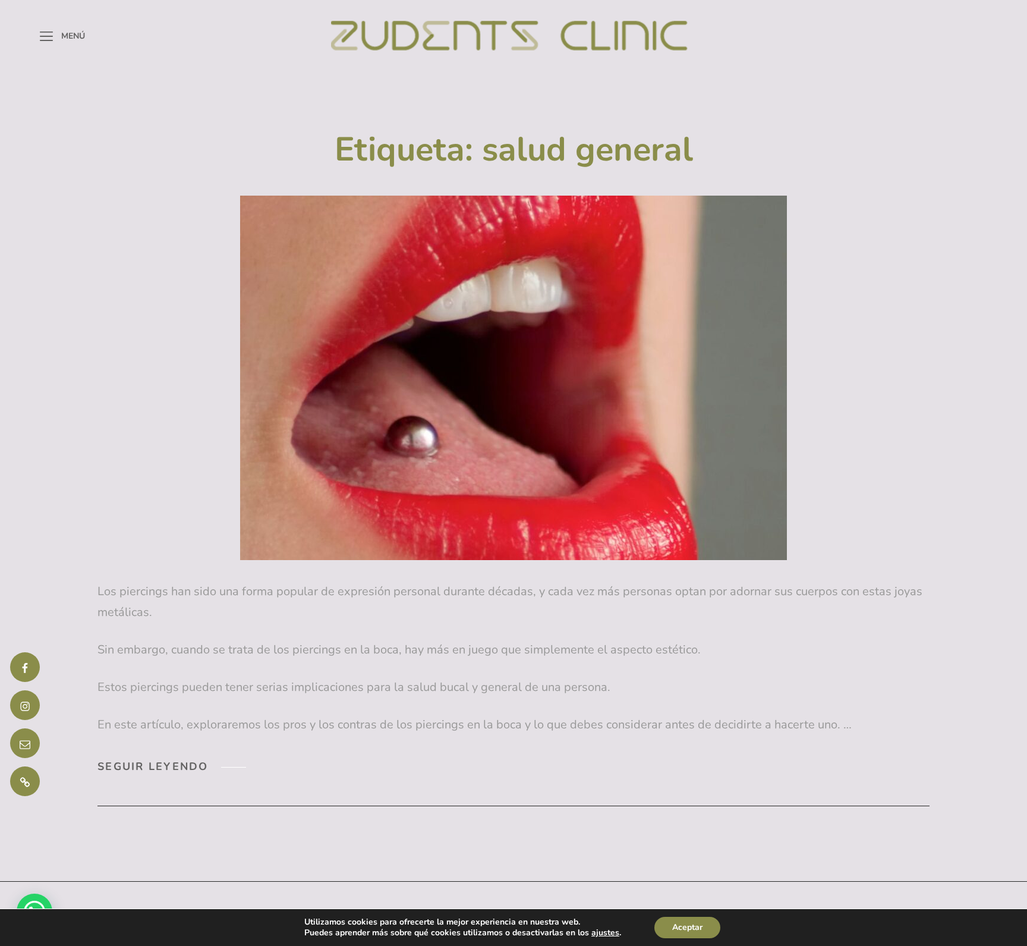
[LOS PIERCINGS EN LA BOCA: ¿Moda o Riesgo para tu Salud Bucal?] (513, 378)
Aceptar (687, 927)
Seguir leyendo (171, 766)
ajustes (605, 933)
